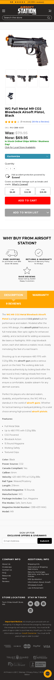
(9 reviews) (25, 121)
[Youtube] (30, 604)
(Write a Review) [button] (40, 121)
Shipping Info (34, 564)
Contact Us (7, 570)
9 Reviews (13, 303)
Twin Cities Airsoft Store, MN (12, 603)
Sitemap (22, 672)
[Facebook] (43, 604)
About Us (6, 564)
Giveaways (7, 567)
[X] (37, 604)
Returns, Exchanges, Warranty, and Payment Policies (38, 574)
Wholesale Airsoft (35, 585)
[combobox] (27, 17)
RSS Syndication (35, 579)
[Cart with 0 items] (49, 11)
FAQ (4, 573)
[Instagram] (30, 610)
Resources (6, 575)
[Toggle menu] (3, 11)
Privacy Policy (32, 672)
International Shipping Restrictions (38, 568)
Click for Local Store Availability (20, 147)
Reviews (5, 581)
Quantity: (10, 163)
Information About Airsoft (39, 582)
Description (13, 295)
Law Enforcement (35, 588)
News (4, 578)
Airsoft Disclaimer (29, 633)
